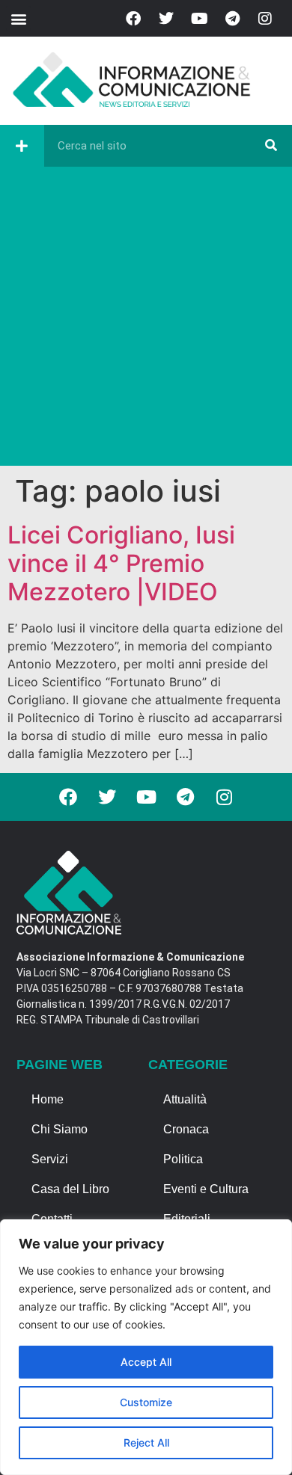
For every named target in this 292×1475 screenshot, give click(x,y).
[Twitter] (166, 19)
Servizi (49, 1159)
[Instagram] (265, 19)
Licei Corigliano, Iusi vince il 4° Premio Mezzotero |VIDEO (121, 563)
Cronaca (186, 1129)
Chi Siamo (59, 1129)
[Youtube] (199, 19)
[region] (146, 1347)
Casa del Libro (70, 1189)
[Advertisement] (146, 320)
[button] (18, 18)
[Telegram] (232, 19)
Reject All (146, 1442)
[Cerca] (271, 146)
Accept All (146, 1361)
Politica (183, 1159)
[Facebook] (133, 19)
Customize (146, 1402)
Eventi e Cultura (206, 1189)
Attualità (185, 1099)
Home (47, 1099)
